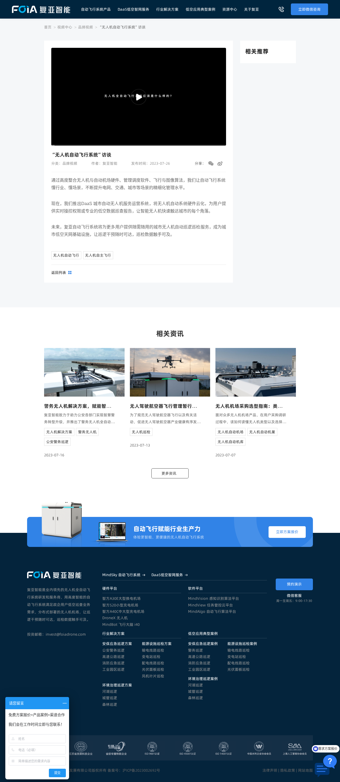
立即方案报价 (287, 531)
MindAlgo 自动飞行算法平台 (212, 611)
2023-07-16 (54, 455)
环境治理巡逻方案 (117, 685)
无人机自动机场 (231, 432)
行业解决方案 (167, 9)
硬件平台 (109, 588)
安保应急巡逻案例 (203, 643)
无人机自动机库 (231, 441)
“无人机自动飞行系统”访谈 (122, 27)
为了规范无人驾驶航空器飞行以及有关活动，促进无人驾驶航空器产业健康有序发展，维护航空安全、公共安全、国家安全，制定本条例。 (165, 418)
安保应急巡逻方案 (117, 643)
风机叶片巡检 (153, 676)
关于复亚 (251, 9)
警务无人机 (87, 432)
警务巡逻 (195, 650)
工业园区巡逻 (113, 669)
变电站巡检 (151, 656)
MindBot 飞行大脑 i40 (121, 624)
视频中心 (64, 27)
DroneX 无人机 (115, 617)
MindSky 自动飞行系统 (121, 574)
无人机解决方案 (59, 432)
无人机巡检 (141, 432)
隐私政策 (287, 770)
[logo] (41, 9)
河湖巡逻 (109, 691)
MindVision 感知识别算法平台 (213, 598)
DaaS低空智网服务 (133, 9)
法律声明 (269, 770)
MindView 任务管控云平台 (210, 605)
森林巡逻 (109, 704)
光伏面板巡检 (153, 669)
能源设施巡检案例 (242, 643)
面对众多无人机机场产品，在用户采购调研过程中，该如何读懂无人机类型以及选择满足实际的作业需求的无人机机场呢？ (250, 418)
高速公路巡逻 (113, 656)
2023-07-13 (140, 445)
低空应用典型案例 (200, 9)
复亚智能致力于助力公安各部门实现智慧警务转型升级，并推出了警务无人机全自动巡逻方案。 (79, 418)
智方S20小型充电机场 (120, 605)
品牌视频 (85, 27)
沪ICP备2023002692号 (141, 770)
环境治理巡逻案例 (203, 678)
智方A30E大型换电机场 (121, 598)
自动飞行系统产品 (96, 9)
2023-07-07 (225, 455)
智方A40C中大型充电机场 (123, 611)
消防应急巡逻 (113, 663)
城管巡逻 (109, 697)
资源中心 (229, 9)
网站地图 (305, 770)
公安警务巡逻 (57, 441)
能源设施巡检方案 (157, 643)
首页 (48, 27)
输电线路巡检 (153, 650)
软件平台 (195, 588)
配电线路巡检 (153, 663)
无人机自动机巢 (262, 432)
